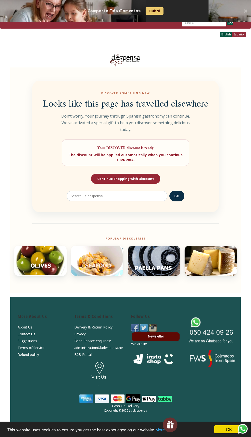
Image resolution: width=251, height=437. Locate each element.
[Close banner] (245, 11)
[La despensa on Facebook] (135, 327)
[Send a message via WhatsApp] (243, 429)
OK (229, 429)
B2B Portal (83, 354)
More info (164, 429)
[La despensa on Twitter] (144, 327)
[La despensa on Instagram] (153, 327)
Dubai (154, 11)
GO (230, 22)
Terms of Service (31, 347)
